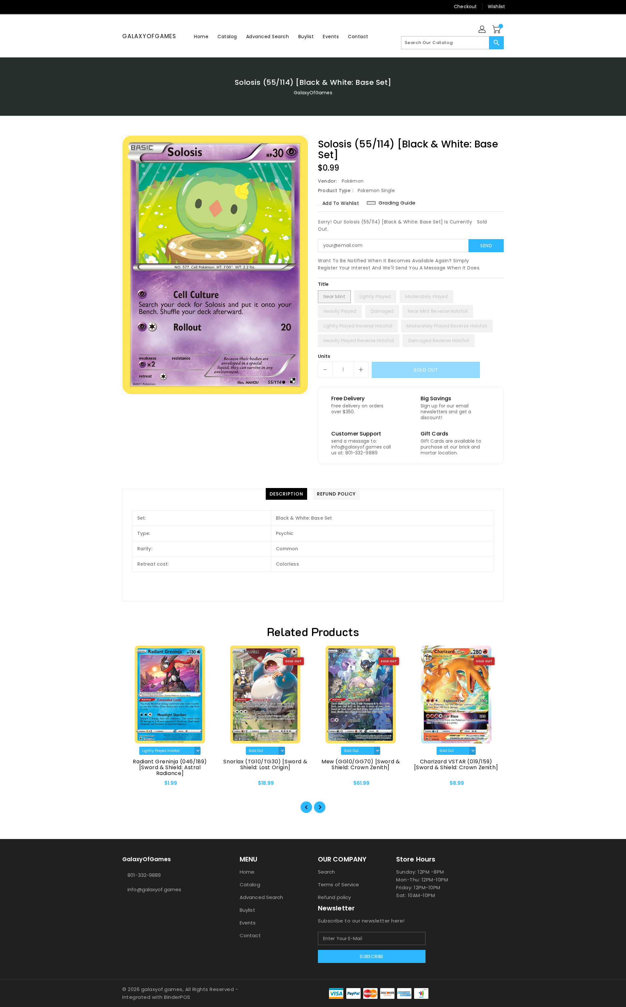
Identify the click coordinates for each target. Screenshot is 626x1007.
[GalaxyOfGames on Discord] (150, 6)
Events (248, 922)
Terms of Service (338, 884)
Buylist (247, 910)
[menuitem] (201, 36)
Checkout (465, 6)
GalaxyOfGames (149, 36)
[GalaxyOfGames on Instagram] (125, 6)
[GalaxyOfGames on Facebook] (113, 6)
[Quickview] (132, 785)
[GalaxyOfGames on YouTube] (138, 6)
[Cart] (497, 29)
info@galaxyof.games (154, 889)
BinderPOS (177, 997)
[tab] (286, 494)
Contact (250, 935)
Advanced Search (261, 897)
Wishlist (496, 6)
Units (324, 356)
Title (323, 284)
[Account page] (482, 29)
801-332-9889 (144, 875)
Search (326, 871)
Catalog (250, 884)
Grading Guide (397, 203)
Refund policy (334, 897)
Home (247, 871)
